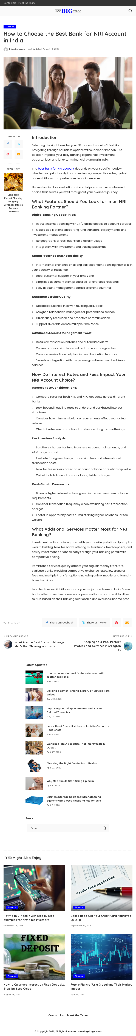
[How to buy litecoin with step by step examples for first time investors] (34, 888)
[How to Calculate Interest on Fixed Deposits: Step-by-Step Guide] (34, 957)
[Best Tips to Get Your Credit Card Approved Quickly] (101, 888)
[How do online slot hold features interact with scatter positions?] (34, 677)
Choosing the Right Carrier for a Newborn (73, 763)
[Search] (130, 11)
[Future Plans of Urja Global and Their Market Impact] (101, 957)
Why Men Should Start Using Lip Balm (70, 781)
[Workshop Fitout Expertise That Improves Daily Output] (34, 747)
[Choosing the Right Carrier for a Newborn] (34, 765)
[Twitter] (19, 144)
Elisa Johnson (17, 49)
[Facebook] (8, 144)
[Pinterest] (8, 154)
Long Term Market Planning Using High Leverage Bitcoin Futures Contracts (13, 203)
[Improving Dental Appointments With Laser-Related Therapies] (34, 712)
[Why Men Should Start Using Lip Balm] (34, 783)
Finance (10, 26)
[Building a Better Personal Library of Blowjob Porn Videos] (34, 694)
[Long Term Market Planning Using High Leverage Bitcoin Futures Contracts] (13, 182)
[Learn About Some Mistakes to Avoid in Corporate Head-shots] (34, 730)
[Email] (19, 154)
